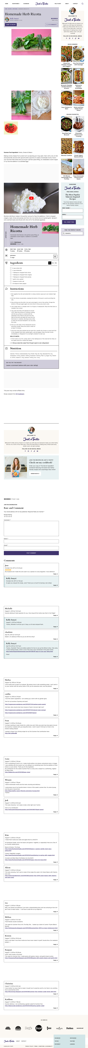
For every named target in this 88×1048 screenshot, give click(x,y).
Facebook (56, 1038)
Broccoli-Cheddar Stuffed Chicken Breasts (66, 87)
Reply (54, 574)
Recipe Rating (8, 514)
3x (56, 263)
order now (34, 473)
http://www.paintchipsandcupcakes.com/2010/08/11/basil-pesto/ (24, 809)
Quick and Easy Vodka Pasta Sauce (78, 109)
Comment (7, 520)
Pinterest (56, 1044)
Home (6, 3)
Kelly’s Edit (58, 3)
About (67, 3)
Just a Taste (9, 1041)
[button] (11, 244)
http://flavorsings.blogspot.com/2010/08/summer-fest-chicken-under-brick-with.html (30, 991)
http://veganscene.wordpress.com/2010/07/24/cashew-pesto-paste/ (25, 704)
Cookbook (26, 3)
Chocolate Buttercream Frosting (79, 135)
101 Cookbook (19, 394)
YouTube (71, 1041)
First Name (66, 208)
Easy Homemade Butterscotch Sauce (78, 177)
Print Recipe (55, 256)
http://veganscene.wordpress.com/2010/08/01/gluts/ (21, 712)
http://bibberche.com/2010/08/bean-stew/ (17, 772)
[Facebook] (31, 451)
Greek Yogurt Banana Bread (78, 156)
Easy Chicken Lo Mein (67, 108)
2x (53, 263)
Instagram (71, 1038)
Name (6, 538)
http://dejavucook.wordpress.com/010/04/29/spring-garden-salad (24, 1005)
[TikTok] (34, 451)
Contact (75, 3)
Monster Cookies (66, 155)
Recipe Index (15, 3)
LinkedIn (71, 1044)
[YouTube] (37, 451)
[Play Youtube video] (31, 198)
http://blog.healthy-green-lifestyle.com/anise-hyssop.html (22, 791)
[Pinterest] (25, 451)
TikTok (56, 1041)
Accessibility (49, 1046)
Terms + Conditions (39, 1046)
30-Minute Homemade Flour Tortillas (66, 177)
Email (6, 545)
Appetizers (14, 8)
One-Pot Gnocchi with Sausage (78, 64)
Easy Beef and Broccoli (66, 134)
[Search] (82, 3)
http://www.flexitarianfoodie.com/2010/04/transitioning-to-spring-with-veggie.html (30, 855)
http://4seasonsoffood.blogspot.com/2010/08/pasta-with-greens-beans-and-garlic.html (31, 958)
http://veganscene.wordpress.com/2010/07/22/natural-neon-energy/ (25, 710)
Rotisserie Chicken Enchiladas (78, 87)
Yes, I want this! (69, 222)
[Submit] (63, 233)
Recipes (10, 8)
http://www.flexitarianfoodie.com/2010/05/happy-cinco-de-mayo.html (25, 860)
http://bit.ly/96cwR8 (11, 733)
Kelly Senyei (14, 19)
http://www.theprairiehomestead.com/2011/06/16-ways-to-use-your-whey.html (29, 651)
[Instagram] (28, 451)
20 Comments (52, 24)
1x (49, 263)
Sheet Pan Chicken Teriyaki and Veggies (66, 65)
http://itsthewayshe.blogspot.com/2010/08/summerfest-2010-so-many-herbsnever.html (31, 928)
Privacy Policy (29, 1046)
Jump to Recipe (11, 24)
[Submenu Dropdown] (19, 3)
